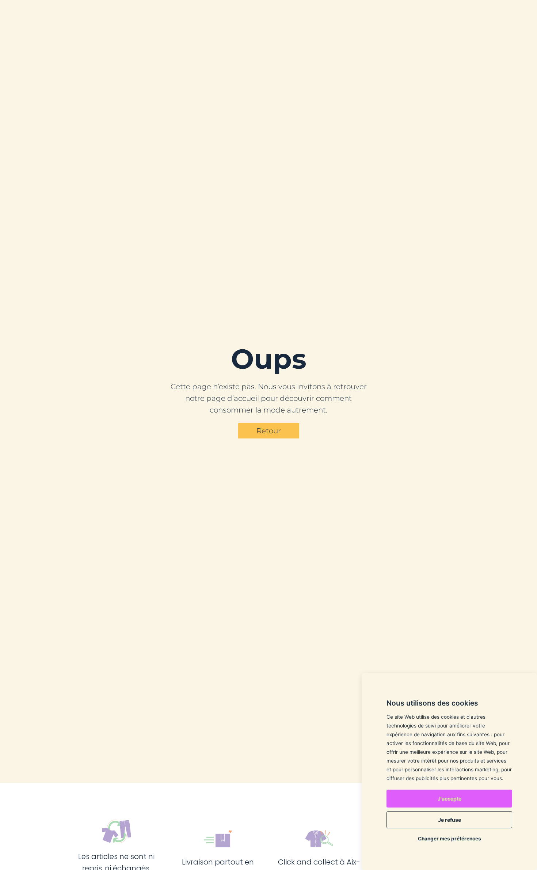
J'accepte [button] (449, 798)
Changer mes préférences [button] (449, 838)
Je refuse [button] (449, 820)
